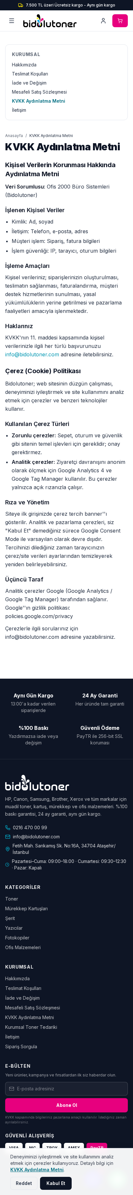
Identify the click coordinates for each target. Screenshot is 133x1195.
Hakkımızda (24, 64)
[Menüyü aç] (11, 20)
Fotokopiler (17, 937)
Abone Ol (66, 1105)
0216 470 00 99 (30, 827)
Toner (11, 899)
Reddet (24, 1183)
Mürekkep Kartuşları (26, 908)
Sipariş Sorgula (21, 1046)
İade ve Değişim (29, 83)
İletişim (19, 110)
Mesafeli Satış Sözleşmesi (39, 92)
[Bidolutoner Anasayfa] (50, 20)
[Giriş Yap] (103, 20)
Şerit (10, 918)
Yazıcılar (14, 928)
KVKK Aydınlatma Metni (38, 101)
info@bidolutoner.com (32, 354)
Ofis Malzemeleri (23, 947)
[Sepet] (120, 20)
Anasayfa (14, 135)
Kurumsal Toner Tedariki (31, 1027)
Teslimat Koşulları (30, 73)
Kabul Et (55, 1183)
